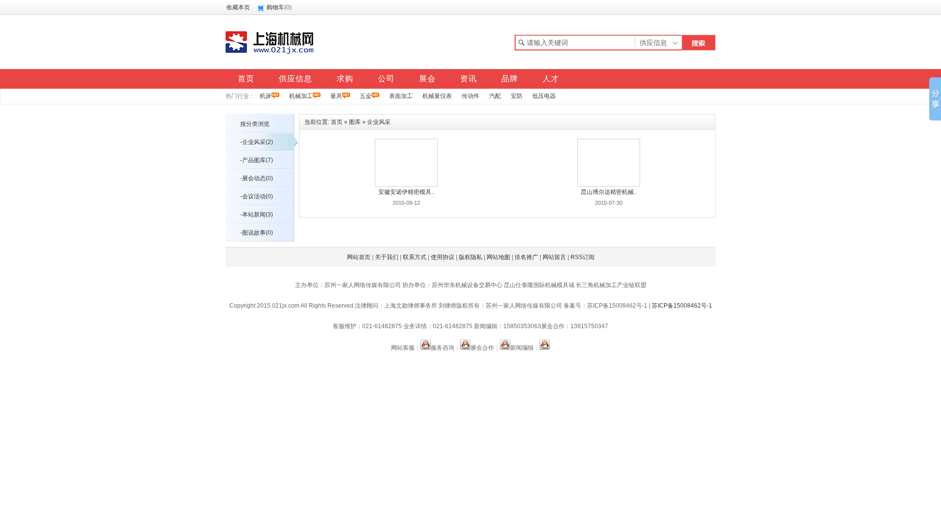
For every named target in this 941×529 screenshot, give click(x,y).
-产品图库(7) (256, 160)
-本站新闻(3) (256, 214)
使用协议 (442, 257)
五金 (365, 96)
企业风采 (379, 122)
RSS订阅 (582, 257)
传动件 (470, 96)
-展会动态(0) (256, 178)
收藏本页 (238, 7)
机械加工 (301, 96)
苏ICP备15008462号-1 (682, 305)
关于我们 (386, 257)
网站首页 (359, 257)
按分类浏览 (255, 123)
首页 (337, 122)
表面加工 (401, 96)
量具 (336, 96)
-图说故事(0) (256, 232)
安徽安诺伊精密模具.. (406, 192)
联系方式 (414, 257)
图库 (355, 122)
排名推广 (526, 257)
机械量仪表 (437, 96)
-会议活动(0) (256, 196)
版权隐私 (470, 257)
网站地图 (498, 257)
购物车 (275, 7)
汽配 (495, 96)
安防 (516, 96)
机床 (266, 96)
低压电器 (544, 96)
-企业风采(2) (256, 142)
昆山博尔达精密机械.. (609, 192)
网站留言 (554, 257)
